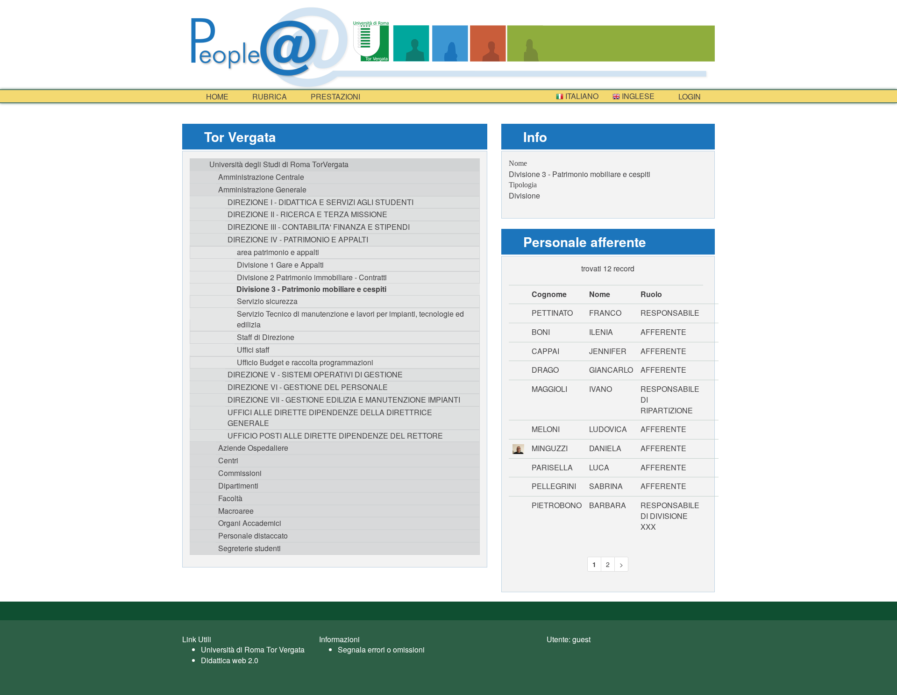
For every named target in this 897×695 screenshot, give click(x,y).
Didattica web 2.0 (229, 660)
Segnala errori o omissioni (381, 649)
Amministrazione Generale (262, 189)
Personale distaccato (253, 535)
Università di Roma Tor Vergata (253, 649)
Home (216, 96)
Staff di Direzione (265, 337)
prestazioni (334, 96)
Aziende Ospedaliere (253, 447)
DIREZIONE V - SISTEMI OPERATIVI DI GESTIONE (315, 374)
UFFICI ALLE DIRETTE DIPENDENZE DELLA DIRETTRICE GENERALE (330, 417)
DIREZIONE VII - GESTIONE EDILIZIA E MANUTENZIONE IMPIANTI (344, 399)
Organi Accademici (249, 523)
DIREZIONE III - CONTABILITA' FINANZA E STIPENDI (319, 226)
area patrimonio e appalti (278, 252)
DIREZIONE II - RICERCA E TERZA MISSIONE (307, 214)
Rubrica (268, 96)
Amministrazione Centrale (261, 176)
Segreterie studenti (249, 548)
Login (688, 96)
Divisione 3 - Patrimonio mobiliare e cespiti (311, 289)
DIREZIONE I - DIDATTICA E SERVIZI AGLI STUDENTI (320, 202)
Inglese (637, 96)
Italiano (580, 96)
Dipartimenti (238, 485)
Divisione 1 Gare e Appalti (280, 264)
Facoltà (230, 498)
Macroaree (236, 510)
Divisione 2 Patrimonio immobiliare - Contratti (312, 277)
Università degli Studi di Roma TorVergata (279, 164)
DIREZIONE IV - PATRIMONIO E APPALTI (298, 239)
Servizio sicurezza (267, 301)
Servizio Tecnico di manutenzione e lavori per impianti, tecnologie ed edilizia (350, 319)
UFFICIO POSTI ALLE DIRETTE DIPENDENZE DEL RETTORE (335, 435)
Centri (228, 460)
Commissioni (240, 473)
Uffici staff (253, 349)
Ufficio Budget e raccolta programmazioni (305, 362)
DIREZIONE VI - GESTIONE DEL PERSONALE (308, 387)
